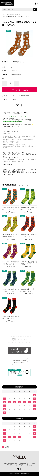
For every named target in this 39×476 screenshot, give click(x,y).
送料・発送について (12, 465)
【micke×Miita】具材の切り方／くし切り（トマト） (28, 235)
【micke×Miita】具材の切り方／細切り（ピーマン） (28, 263)
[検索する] (35, 9)
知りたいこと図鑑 (23, 136)
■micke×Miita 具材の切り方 (12, 14)
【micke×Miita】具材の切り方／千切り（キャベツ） (10, 290)
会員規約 (21, 465)
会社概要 (32, 463)
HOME (2, 14)
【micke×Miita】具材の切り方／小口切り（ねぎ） (28, 290)
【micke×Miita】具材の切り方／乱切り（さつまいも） (10, 235)
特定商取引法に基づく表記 (10, 463)
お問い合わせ (28, 465)
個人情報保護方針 (24, 463)
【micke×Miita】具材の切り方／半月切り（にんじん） (10, 208)
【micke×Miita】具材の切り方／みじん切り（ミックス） (10, 317)
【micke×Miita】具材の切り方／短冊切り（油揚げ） (10, 263)
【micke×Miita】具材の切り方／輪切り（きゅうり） (28, 208)
